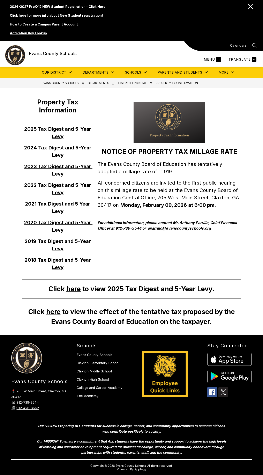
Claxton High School (93, 379)
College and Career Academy (99, 388)
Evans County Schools (60, 83)
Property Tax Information (177, 83)
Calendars (238, 45)
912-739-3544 (27, 402)
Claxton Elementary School (98, 363)
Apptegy (140, 469)
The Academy (87, 396)
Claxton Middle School (94, 371)
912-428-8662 (27, 408)
